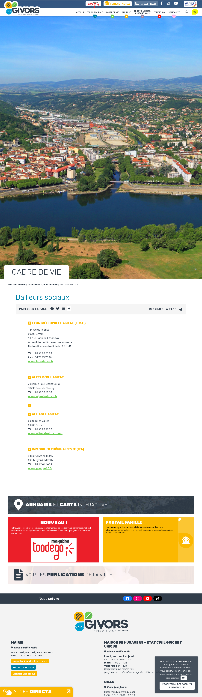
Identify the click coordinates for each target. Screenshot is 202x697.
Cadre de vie (112, 12)
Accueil (80, 12)
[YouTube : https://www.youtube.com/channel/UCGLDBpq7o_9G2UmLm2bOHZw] (148, 598)
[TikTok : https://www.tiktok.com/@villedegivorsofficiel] (158, 598)
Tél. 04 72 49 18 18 (23, 667)
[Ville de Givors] (26, 8)
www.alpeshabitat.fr (42, 396)
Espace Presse (148, 3)
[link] (42, 396)
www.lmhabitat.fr (40, 361)
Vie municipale (95, 12)
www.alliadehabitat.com (45, 433)
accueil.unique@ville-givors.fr (30, 661)
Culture (126, 12)
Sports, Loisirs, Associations (142, 12)
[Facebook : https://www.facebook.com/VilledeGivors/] (127, 598)
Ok (183, 677)
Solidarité (174, 12)
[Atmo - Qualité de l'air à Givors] (190, 4)
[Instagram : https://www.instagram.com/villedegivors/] (137, 598)
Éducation (159, 12)
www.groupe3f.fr (40, 468)
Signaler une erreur (24, 673)
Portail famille (119, 3)
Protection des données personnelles (177, 686)
